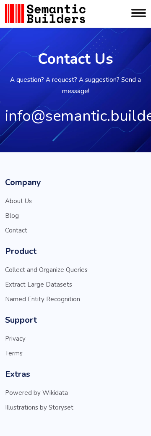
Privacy (15, 338)
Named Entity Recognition (42, 299)
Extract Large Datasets (38, 284)
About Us (18, 201)
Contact (16, 230)
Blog (12, 215)
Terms (14, 353)
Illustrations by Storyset (39, 407)
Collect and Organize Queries (46, 270)
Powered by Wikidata (36, 393)
